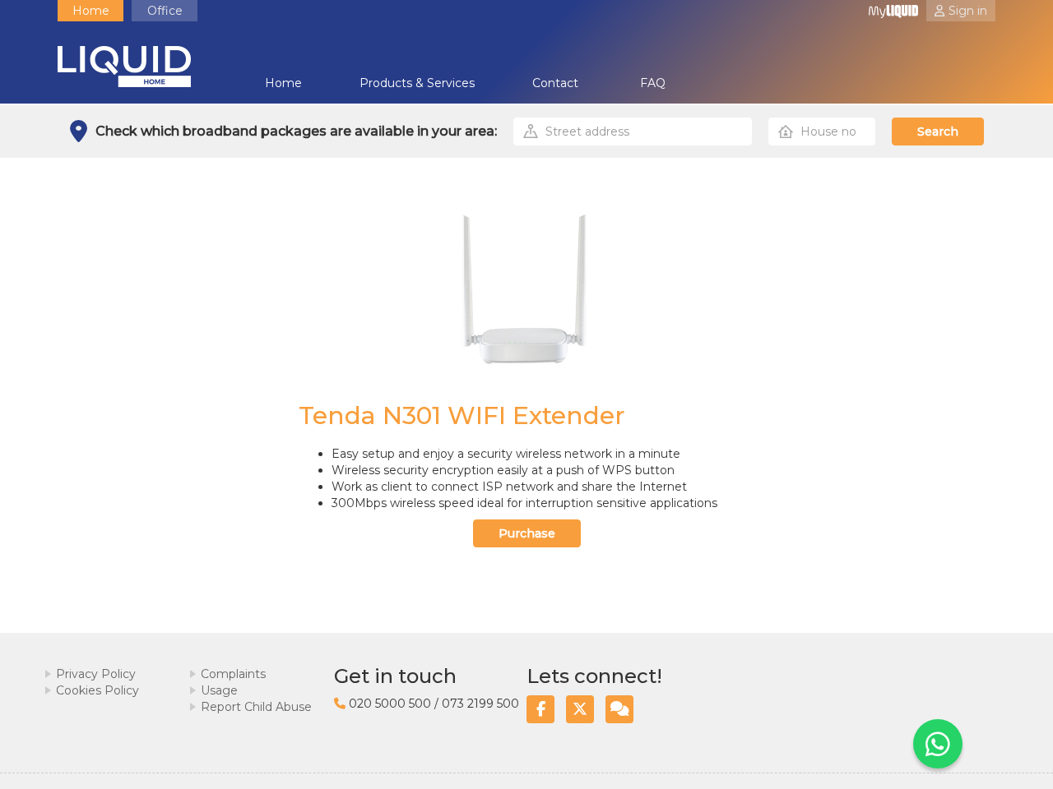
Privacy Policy (96, 674)
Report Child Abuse (256, 706)
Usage (219, 690)
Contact (555, 83)
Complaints (233, 674)
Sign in (968, 10)
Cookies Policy (97, 690)
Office (165, 10)
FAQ (653, 83)
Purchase (527, 533)
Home (90, 10)
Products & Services (417, 83)
